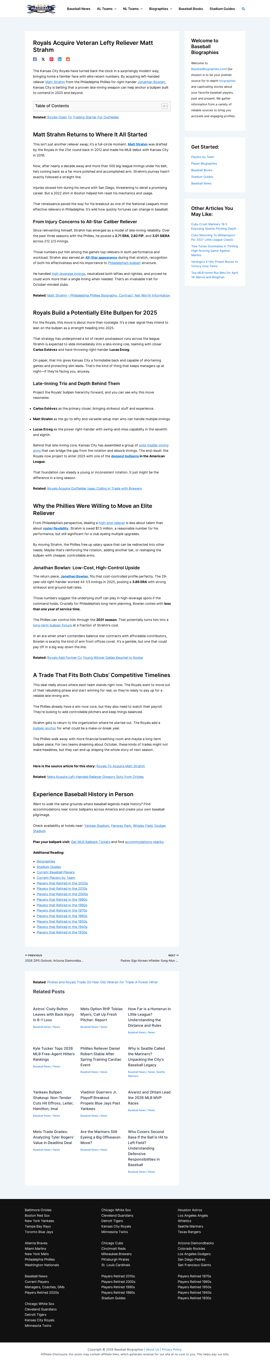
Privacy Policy (171, 1349)
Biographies (46, 861)
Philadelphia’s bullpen (124, 263)
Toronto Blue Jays (39, 1232)
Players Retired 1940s (194, 1292)
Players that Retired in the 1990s (62, 900)
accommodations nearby (144, 842)
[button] (114, 8)
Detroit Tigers (35, 1315)
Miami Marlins (35, 1248)
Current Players (37, 1282)
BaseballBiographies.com (208, 69)
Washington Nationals (42, 1265)
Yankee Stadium (96, 826)
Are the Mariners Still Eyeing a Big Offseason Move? (100, 1137)
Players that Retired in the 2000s (62, 894)
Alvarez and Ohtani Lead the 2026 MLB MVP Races (149, 1097)
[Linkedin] (60, 59)
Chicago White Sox (39, 1304)
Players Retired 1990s (118, 1287)
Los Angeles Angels (193, 1215)
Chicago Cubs (112, 1243)
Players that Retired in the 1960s (62, 916)
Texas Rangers (189, 1232)
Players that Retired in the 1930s (62, 932)
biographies (227, 81)
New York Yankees (39, 1221)
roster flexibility (56, 528)
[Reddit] (68, 59)
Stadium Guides (49, 867)
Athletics (184, 1221)
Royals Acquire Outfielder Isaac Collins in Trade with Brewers (94, 488)
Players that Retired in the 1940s (62, 927)
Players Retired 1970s (194, 1276)
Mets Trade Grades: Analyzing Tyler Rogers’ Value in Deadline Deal (53, 1137)
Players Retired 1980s (118, 1292)
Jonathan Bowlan (151, 82)
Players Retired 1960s (194, 1282)
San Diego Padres (191, 1259)
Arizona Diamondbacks (196, 1243)
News (56, 1026)
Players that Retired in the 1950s (62, 921)
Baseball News (42, 1026)
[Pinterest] (51, 59)
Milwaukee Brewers (116, 1254)
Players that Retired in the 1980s (62, 905)
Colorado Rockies (191, 1248)
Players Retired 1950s (194, 1287)
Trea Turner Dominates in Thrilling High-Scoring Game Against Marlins (214, 250)
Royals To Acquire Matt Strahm (120, 766)
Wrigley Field (143, 826)
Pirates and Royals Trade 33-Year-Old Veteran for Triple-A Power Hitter (102, 982)
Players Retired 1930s (194, 1298)
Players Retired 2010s (118, 1276)
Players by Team (202, 157)
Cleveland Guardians (41, 1309)
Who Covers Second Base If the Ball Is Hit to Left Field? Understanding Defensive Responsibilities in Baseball (148, 1148)
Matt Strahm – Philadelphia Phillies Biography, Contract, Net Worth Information (108, 295)
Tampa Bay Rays (38, 1226)
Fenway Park (121, 826)
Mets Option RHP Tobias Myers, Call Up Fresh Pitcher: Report (101, 1014)
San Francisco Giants (194, 1265)
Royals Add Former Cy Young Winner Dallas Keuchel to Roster (95, 658)
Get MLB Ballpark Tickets (90, 842)
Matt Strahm (55, 82)
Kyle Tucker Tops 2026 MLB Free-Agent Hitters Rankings (54, 1054)
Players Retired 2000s (118, 1282)
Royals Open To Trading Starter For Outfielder (83, 117)
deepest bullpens (125, 456)
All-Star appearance (101, 257)
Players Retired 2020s (42, 1292)
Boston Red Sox (37, 1215)
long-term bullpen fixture (52, 625)
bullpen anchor (44, 728)
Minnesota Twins (38, 1326)
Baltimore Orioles (38, 1210)
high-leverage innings (68, 274)
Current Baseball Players (56, 872)
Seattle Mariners (190, 1226)
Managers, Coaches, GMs (44, 1287)
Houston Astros (190, 1210)
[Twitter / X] (43, 59)
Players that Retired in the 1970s (62, 910)
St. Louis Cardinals (115, 1265)
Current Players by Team (56, 878)
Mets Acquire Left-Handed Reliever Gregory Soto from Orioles (95, 777)
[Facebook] (35, 59)
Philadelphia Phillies (40, 1259)
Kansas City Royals (39, 1320)
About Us (152, 1349)
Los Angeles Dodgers (194, 1254)
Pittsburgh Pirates (115, 1259)
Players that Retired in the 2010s (62, 888)
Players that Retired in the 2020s (62, 883)
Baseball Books (201, 170)
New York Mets (37, 1254)
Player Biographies (204, 163)
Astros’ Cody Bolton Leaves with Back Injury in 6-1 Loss (53, 1014)
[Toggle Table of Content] (163, 106)
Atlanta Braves (36, 1243)
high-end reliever (112, 523)
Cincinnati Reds (113, 1248)
